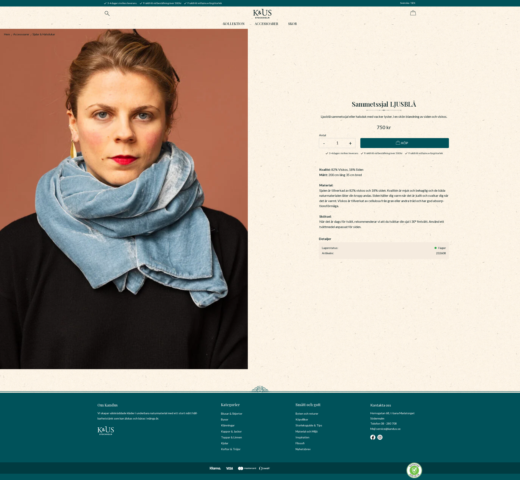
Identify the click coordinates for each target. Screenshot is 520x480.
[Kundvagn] (412, 13)
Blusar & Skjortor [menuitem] (231, 413)
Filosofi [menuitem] (300, 443)
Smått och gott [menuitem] (308, 404)
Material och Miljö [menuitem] (307, 431)
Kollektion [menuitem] (234, 24)
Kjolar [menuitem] (224, 443)
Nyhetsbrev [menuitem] (303, 449)
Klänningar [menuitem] (228, 425)
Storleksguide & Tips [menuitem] (309, 425)
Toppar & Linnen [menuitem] (231, 437)
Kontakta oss (380, 405)
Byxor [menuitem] (224, 419)
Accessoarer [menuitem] (266, 24)
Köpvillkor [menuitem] (302, 419)
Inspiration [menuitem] (302, 437)
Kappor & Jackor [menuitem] (231, 431)
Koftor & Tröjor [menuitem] (230, 449)
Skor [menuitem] (292, 24)
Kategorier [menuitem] (230, 404)
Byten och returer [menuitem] (307, 413)
